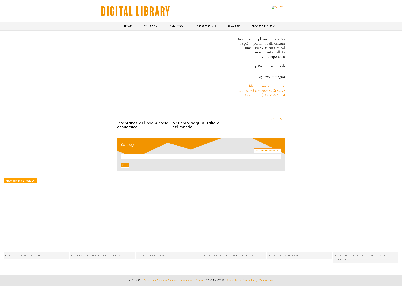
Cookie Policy (250, 280)
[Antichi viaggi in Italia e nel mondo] (199, 77)
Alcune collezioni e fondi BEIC (20, 180)
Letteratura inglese (151, 256)
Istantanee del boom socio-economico (143, 125)
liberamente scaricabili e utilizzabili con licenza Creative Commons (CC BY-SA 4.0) (262, 90)
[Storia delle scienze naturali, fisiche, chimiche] (365, 219)
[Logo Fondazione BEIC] (135, 11)
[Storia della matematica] (299, 219)
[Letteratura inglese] (168, 219)
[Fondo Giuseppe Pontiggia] (36, 219)
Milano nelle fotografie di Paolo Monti (231, 256)
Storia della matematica (285, 256)
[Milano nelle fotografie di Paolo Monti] (234, 219)
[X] (281, 119)
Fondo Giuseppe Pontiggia (23, 256)
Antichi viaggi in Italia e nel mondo (195, 125)
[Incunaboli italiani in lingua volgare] (102, 219)
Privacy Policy (233, 280)
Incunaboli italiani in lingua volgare (97, 256)
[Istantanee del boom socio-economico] (144, 77)
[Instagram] (272, 119)
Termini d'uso (266, 280)
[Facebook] (264, 119)
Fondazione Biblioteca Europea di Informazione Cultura (173, 280)
